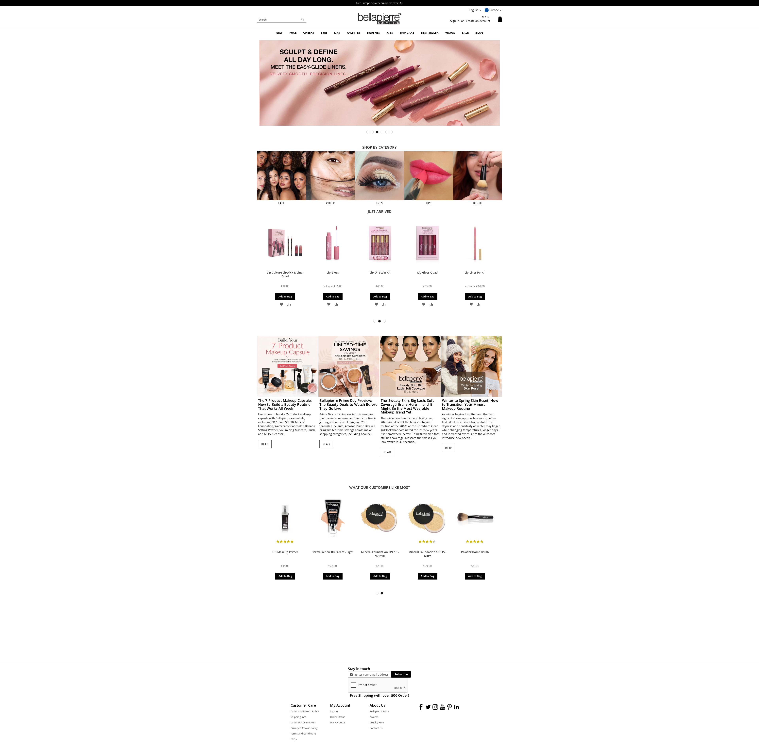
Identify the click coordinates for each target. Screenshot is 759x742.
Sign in (334, 711)
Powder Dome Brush (475, 552)
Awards (374, 717)
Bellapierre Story (379, 711)
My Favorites (337, 722)
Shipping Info (298, 717)
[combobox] (281, 19)
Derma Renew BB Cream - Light (333, 552)
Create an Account (478, 21)
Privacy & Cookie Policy (304, 728)
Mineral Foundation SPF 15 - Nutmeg (380, 554)
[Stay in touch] (373, 674)
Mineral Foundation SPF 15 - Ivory (428, 554)
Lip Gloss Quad (332, 272)
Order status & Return (303, 722)
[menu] (379, 32)
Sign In (454, 21)
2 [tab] (372, 132)
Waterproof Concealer (475, 272)
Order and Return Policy (305, 711)
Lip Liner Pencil (380, 272)
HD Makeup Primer (285, 552)
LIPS (428, 203)
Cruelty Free (377, 722)
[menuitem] (279, 32)
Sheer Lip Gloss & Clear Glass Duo (427, 274)
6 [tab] (391, 132)
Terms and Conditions (303, 733)
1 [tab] (367, 132)
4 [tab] (381, 132)
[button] (493, 10)
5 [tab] (386, 132)
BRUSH (477, 203)
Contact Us (376, 728)
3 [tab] (377, 132)
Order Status (337, 717)
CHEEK (330, 203)
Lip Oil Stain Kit (285, 272)
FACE (281, 203)
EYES (379, 203)
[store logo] (379, 18)
